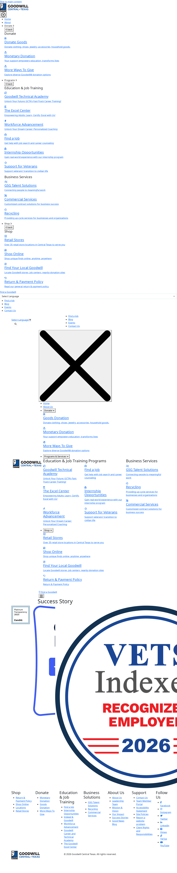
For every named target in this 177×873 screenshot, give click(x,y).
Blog (6, 303)
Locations (21, 807)
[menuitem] (90, 19)
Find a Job (9, 300)
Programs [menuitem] (36, 149)
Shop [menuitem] (34, 255)
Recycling (93, 809)
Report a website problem (140, 821)
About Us (48, 406)
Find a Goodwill (8, 292)
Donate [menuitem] (37, 50)
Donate (48, 410)
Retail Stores (22, 810)
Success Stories (120, 817)
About (7, 22)
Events (7, 307)
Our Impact (118, 814)
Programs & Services (55, 456)
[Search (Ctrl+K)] (15, 324)
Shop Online (22, 804)
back (9, 29)
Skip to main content (11, 1)
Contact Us (10, 310)
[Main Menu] (3, 14)
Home (7, 19)
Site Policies (142, 814)
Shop (47, 530)
